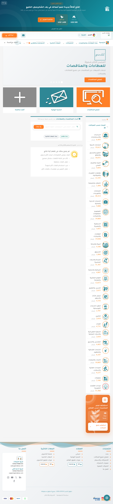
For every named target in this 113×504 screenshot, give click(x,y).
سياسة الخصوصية (62, 495)
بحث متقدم (64, 136)
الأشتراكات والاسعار (101, 460)
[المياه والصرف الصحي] (105, 163)
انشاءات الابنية (95, 145)
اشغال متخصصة (95, 183)
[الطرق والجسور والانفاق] (105, 153)
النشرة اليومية (75, 457)
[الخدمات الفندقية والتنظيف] (105, 350)
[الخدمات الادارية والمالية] (105, 202)
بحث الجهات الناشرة (51, 136)
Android (71, 464)
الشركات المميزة (102, 466)
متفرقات (98, 378)
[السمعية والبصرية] (105, 224)
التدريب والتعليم (95, 288)
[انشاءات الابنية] (105, 146)
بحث (106, 454)
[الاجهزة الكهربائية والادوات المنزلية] (105, 332)
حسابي (78, 454)
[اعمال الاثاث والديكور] (105, 296)
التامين (98, 316)
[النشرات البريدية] (23, 35)
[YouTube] (12, 478)
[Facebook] (14, 481)
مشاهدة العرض (47, 19)
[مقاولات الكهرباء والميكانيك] (105, 174)
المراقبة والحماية (94, 270)
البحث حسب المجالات (97, 127)
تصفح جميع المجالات (101, 457)
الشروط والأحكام (50, 495)
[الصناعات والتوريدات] (105, 192)
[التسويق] (105, 253)
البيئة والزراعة (96, 244)
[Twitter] (16, 478)
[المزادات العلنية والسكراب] (105, 368)
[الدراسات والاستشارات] (105, 135)
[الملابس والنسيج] (105, 343)
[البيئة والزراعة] (105, 245)
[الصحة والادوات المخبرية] (105, 260)
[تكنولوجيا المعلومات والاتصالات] (105, 212)
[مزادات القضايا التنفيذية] (105, 386)
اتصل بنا (105, 469)
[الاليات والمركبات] (105, 361)
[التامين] (105, 317)
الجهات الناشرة (47, 457)
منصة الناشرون (46, 454)
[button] (87, 35)
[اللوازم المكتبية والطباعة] (105, 278)
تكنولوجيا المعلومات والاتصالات (97, 214)
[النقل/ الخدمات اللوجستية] (105, 307)
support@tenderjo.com (16, 473)
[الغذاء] (105, 325)
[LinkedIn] (20, 478)
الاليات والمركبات (94, 360)
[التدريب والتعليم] (105, 289)
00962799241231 (18, 471)
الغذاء (98, 324)
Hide (3, 3)
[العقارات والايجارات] (105, 235)
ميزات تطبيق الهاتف (73, 460)
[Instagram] (8, 478)
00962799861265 (17, 464)
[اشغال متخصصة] (105, 184)
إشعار (96, 140)
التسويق (98, 252)
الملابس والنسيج (94, 342)
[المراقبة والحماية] (105, 271)
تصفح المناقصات (95, 80)
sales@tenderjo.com (17, 466)
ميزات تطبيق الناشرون (44, 460)
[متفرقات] (105, 379)
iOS (79, 464)
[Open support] (107, 498)
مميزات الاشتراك (102, 463)
